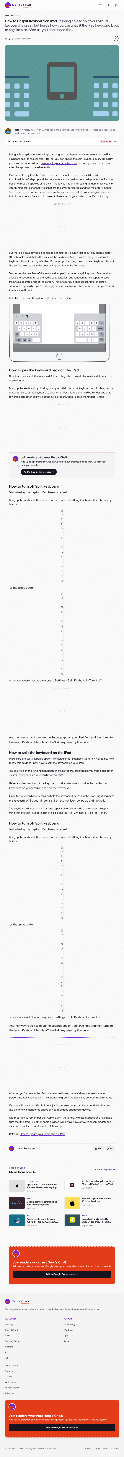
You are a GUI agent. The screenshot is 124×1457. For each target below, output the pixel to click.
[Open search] (107, 5)
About (106, 1448)
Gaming (9, 1324)
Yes (99, 1148)
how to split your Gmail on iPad (59, 163)
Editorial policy (12, 1387)
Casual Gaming (12, 1330)
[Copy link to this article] (116, 39)
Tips (66, 1335)
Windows (68, 1330)
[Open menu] (100, 5)
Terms (97, 1448)
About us (9, 1371)
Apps (66, 1341)
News (7, 1335)
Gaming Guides (13, 1341)
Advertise (9, 1393)
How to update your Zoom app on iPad (42, 1134)
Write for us (10, 1382)
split (27, 154)
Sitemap (115, 1448)
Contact (9, 1376)
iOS (17, 15)
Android (9, 1346)
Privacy (88, 1448)
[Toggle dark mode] (115, 5)
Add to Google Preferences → (39, 472)
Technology (69, 1324)
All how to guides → (105, 1169)
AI (6, 1352)
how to (9, 15)
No (111, 1148)
